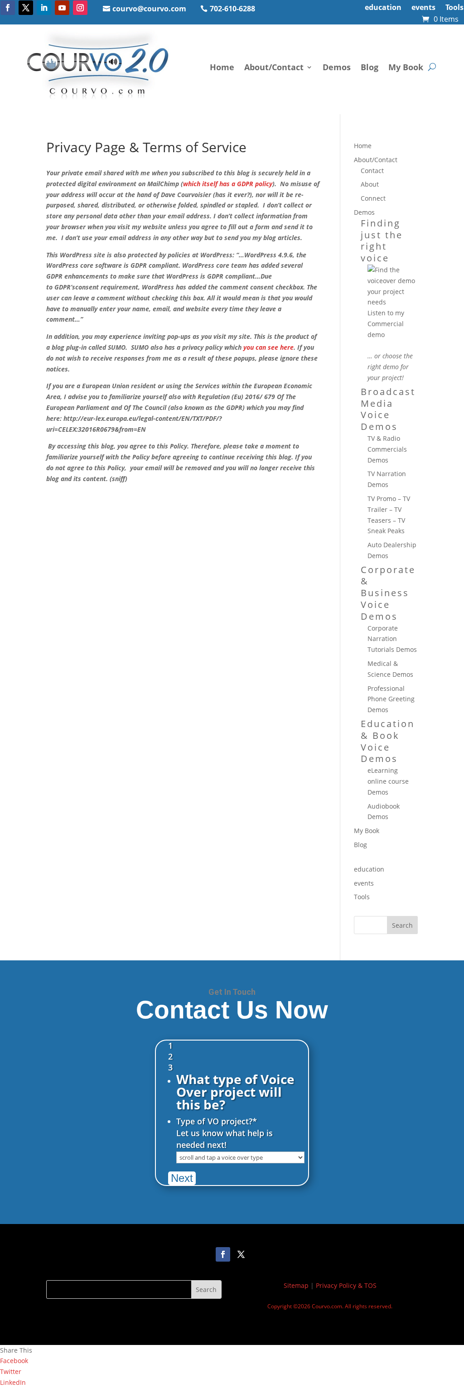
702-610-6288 (232, 9)
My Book (405, 67)
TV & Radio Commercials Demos (387, 449)
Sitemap (296, 1285)
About (370, 184)
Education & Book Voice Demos (388, 741)
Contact (372, 170)
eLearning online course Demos (388, 781)
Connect (373, 198)
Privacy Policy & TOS (346, 1285)
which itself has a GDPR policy (227, 183)
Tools (454, 8)
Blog (369, 67)
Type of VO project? (216, 1121)
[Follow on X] (26, 7)
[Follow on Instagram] (80, 7)
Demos (337, 67)
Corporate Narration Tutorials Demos (392, 639)
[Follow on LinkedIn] (44, 7)
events (423, 8)
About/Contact (274, 67)
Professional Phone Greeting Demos (391, 699)
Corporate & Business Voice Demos (388, 593)
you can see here (268, 347)
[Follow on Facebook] (7, 7)
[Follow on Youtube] (62, 7)
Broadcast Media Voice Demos (388, 409)
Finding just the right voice (382, 240)
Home (222, 67)
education (383, 8)
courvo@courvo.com (149, 9)
